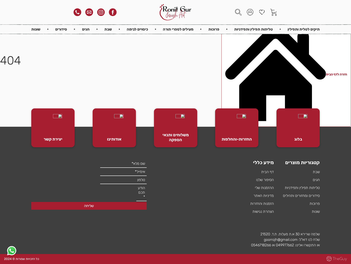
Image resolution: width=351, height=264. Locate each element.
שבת (108, 29)
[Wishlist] (262, 12)
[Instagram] (101, 12)
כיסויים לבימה (137, 29)
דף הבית (267, 172)
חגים (86, 29)
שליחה (89, 206)
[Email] (89, 12)
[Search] (238, 12)
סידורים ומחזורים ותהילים (301, 195)
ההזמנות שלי (264, 187)
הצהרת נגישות (263, 211)
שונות (35, 29)
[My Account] (250, 12)
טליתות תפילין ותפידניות (253, 29)
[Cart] (273, 12)
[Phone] (77, 12)
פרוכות (213, 29)
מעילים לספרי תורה (178, 29)
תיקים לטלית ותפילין (304, 29)
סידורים (61, 29)
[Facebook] (113, 12)
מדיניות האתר (264, 195)
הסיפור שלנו (265, 180)
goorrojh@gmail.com (281, 239)
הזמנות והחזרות (262, 203)
